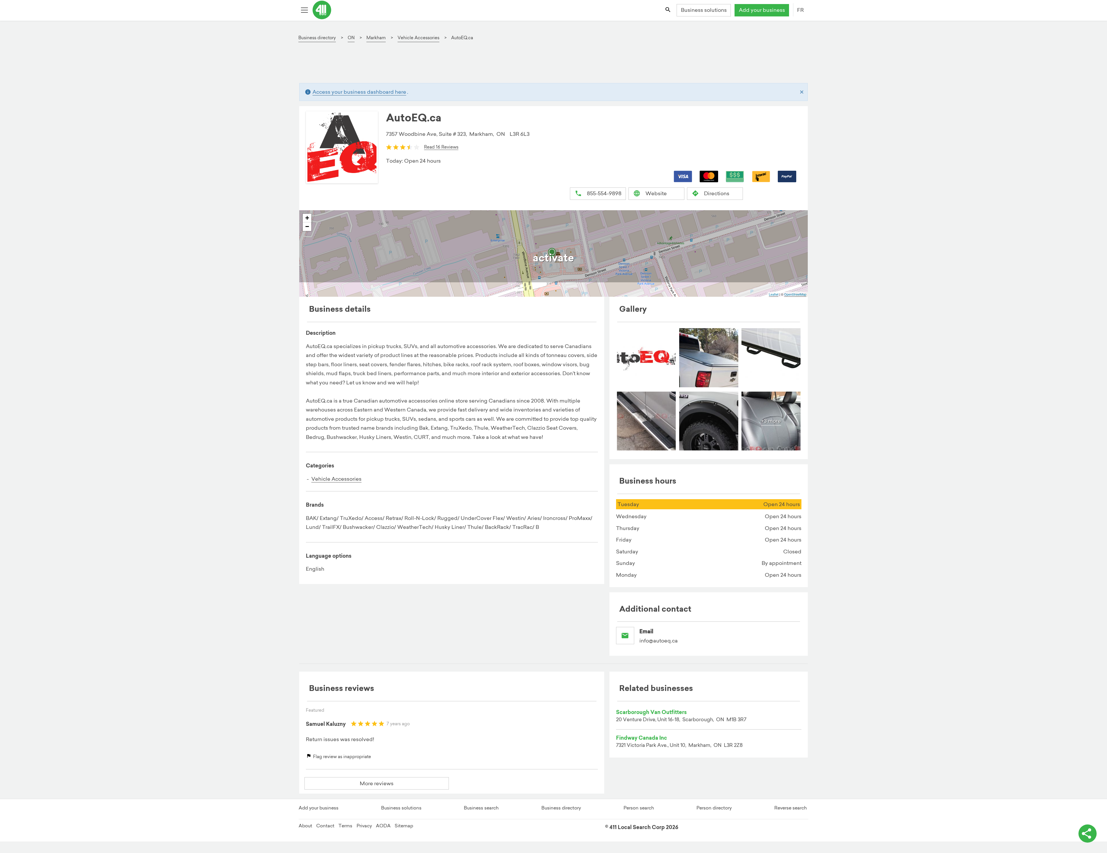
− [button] (307, 226)
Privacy (364, 825)
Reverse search (790, 808)
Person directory (714, 808)
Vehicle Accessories (336, 479)
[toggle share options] (1087, 833)
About (305, 825)
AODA (383, 825)
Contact (325, 825)
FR (800, 10)
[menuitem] (646, 357)
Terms (345, 825)
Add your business (762, 10)
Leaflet (773, 294)
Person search (639, 808)
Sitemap (404, 825)
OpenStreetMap (795, 294)
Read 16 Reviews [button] (441, 147)
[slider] (402, 146)
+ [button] (307, 217)
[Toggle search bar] (668, 10)
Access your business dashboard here (359, 92)
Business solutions (704, 10)
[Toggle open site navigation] (305, 10)
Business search (481, 808)
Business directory (561, 808)
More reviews (377, 783)
